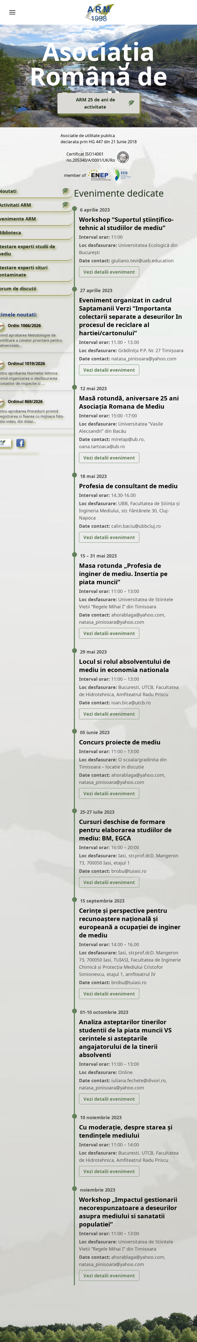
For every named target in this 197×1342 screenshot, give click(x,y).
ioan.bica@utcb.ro (131, 702)
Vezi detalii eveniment (109, 272)
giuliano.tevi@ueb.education (142, 260)
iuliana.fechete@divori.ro (138, 1080)
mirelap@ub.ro (127, 439)
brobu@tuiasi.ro (128, 871)
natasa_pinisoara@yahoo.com (143, 359)
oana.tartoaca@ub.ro (102, 446)
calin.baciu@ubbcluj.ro (136, 526)
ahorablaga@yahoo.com (137, 615)
